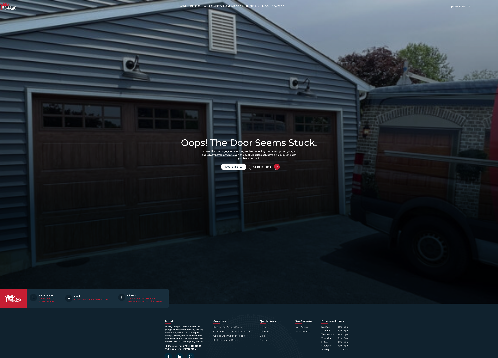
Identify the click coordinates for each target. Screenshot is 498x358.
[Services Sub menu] (206, 6)
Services (195, 6)
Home (183, 6)
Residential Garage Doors (227, 327)
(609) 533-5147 (460, 6)
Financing (252, 6)
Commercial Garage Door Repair (231, 331)
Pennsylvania (302, 331)
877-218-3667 (46, 301)
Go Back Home (262, 167)
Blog (265, 6)
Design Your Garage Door (226, 6)
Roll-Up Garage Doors (225, 340)
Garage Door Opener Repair (229, 336)
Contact (278, 6)
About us (265, 331)
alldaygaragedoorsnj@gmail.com (91, 299)
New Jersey (301, 327)
